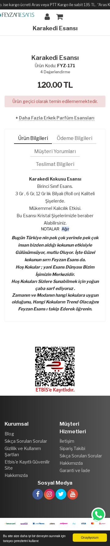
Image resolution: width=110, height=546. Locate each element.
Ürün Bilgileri (33, 138)
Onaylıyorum (89, 537)
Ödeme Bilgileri (74, 138)
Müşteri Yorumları (55, 151)
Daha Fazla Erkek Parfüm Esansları (56, 117)
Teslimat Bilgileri (55, 164)
